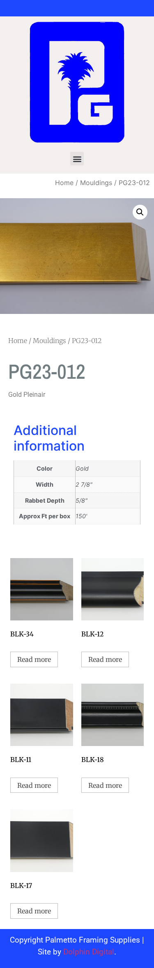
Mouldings (96, 182)
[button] (77, 158)
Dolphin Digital (88, 952)
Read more (34, 659)
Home (64, 182)
